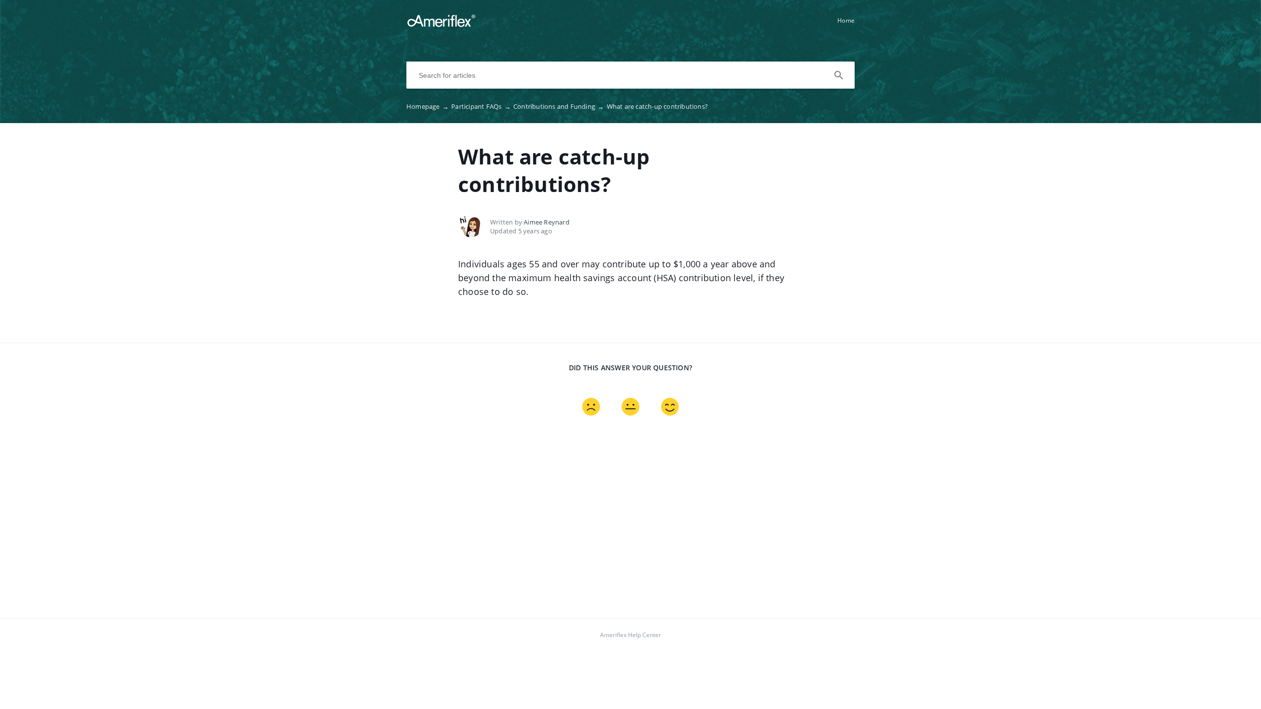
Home (846, 20)
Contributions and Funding (558, 106)
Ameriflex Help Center (630, 635)
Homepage (427, 106)
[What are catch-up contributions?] (441, 25)
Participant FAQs (481, 106)
